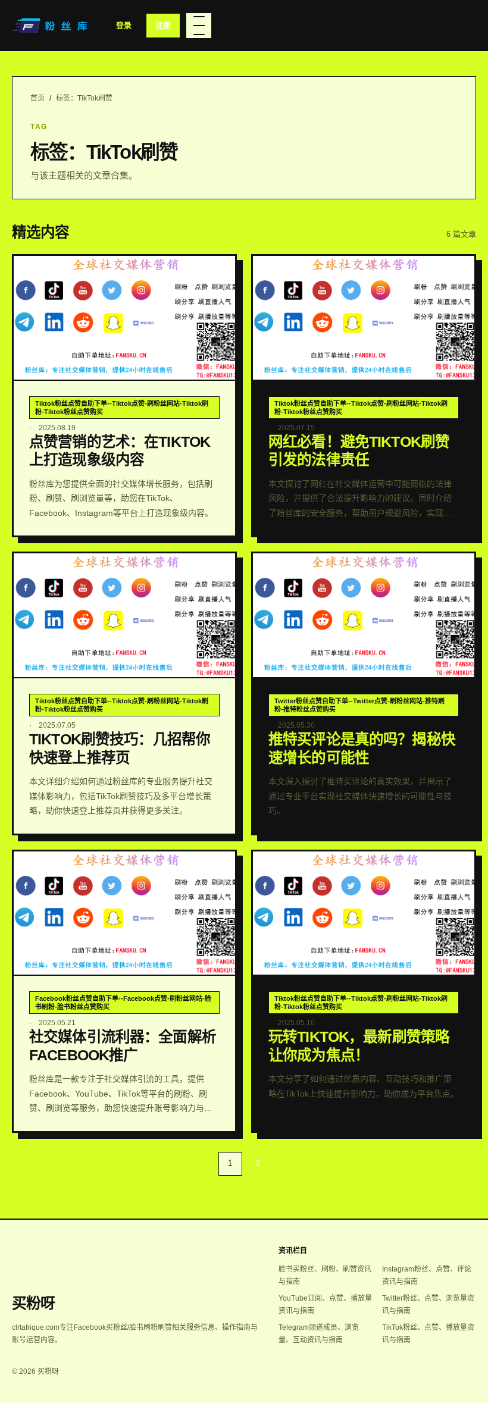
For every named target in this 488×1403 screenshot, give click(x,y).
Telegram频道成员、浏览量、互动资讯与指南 (319, 1333)
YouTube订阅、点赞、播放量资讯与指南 (325, 1304)
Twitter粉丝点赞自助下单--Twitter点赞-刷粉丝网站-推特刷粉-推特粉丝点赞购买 (359, 705)
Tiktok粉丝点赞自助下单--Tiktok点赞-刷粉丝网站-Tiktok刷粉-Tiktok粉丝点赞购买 (121, 407)
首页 (37, 98)
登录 (124, 25)
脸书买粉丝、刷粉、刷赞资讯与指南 (325, 1275)
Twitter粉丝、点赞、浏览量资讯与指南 (428, 1304)
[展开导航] (199, 25)
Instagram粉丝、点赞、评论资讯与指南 (426, 1275)
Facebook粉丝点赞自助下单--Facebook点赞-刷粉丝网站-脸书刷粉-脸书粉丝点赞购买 (123, 1002)
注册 (163, 25)
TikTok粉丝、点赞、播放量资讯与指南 (428, 1333)
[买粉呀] (51, 26)
